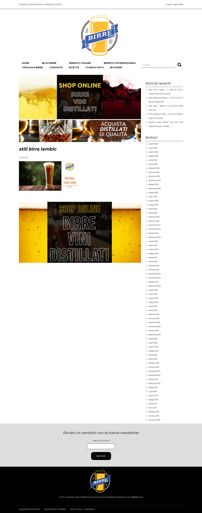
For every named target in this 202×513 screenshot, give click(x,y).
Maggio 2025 (153, 205)
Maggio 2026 (153, 156)
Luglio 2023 (153, 294)
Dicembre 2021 (154, 371)
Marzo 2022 (153, 359)
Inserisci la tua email (101, 440)
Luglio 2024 (153, 245)
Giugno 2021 (153, 395)
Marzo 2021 (153, 408)
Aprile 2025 (153, 209)
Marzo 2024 (153, 262)
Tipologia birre (32, 67)
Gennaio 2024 (154, 270)
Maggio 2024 (154, 253)
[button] (179, 64)
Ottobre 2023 (153, 282)
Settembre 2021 (154, 383)
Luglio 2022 (153, 343)
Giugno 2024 (154, 249)
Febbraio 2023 (154, 314)
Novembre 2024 (155, 229)
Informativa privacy (29, 509)
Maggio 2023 (153, 302)
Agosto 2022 (153, 339)
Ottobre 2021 (153, 379)
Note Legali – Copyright (82, 509)
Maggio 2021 (153, 400)
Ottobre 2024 (154, 233)
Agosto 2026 (153, 144)
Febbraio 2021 (154, 412)
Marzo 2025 (153, 213)
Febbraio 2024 (154, 266)
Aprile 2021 (153, 404)
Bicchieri (116, 67)
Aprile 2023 (153, 306)
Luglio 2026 (153, 148)
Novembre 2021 (154, 375)
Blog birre (49, 63)
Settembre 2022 (155, 335)
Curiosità (55, 67)
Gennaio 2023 (154, 318)
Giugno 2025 (153, 201)
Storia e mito (95, 67)
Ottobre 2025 (153, 184)
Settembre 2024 (155, 237)
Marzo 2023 (153, 310)
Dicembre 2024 (154, 225)
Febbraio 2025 (154, 217)
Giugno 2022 (153, 347)
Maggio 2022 (153, 351)
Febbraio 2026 (154, 168)
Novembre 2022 (155, 327)
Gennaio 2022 (154, 367)
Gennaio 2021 (154, 416)
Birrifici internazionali (120, 63)
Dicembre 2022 (154, 322)
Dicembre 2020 (154, 420)
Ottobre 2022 (153, 331)
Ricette (74, 67)
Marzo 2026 (153, 164)
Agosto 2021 (153, 387)
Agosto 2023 (153, 290)
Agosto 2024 (153, 241)
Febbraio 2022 (154, 363)
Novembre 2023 (155, 278)
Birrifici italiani (80, 63)
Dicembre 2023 (154, 274)
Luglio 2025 (153, 197)
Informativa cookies (55, 509)
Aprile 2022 (153, 355)
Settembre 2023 (155, 286)
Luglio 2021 (153, 391)
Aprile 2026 (153, 160)
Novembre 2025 (155, 180)
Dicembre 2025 (154, 176)
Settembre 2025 (155, 188)
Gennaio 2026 (154, 172)
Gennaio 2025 (154, 221)
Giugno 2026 (153, 152)
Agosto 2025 (153, 192)
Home (25, 63)
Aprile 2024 (153, 257)
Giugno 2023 (153, 298)
